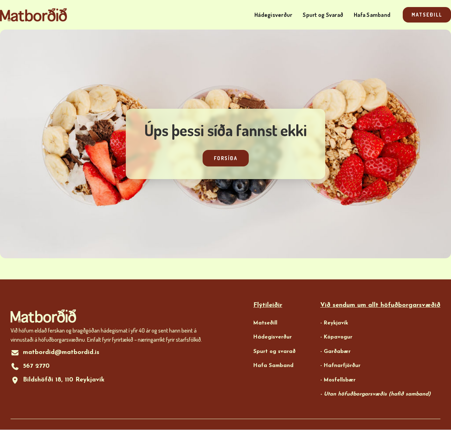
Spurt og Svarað (323, 14)
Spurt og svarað (274, 351)
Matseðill (427, 15)
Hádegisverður (273, 14)
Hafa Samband (372, 14)
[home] (33, 15)
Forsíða (225, 158)
